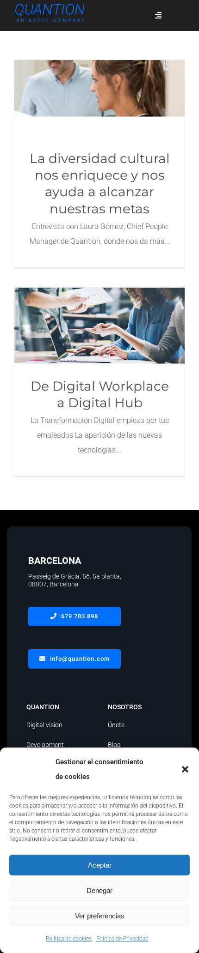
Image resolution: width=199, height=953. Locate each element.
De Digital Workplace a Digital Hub (100, 326)
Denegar (99, 890)
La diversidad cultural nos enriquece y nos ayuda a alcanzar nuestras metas (100, 98)
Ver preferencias (99, 916)
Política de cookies (69, 938)
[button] (185, 769)
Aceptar (100, 865)
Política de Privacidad (122, 938)
